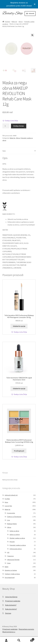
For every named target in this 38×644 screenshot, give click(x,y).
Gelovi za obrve (15, 535)
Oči (8, 552)
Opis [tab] (4, 151)
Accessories (11, 513)
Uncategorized (9, 577)
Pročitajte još (19, 451)
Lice (8, 520)
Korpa (29, 638)
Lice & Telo (8, 506)
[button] (32, 35)
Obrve (21, 22)
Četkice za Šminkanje (14, 517)
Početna (7, 22)
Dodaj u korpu (18, 126)
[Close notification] (34, 4)
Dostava (8, 613)
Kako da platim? (11, 609)
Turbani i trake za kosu (12, 574)
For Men (7, 499)
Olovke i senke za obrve (17, 538)
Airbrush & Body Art (11, 495)
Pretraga (19, 640)
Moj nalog (6, 640)
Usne (8, 563)
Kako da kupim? (10, 605)
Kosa (6, 502)
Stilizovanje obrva (16, 549)
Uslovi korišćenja (11, 597)
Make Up (14, 22)
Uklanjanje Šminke (13, 560)
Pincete (12, 542)
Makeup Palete (12, 524)
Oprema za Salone (11, 570)
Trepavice (10, 556)
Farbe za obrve (14, 531)
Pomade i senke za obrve (18, 545)
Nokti (6, 567)
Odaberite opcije (19, 326)
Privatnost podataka (12, 601)
